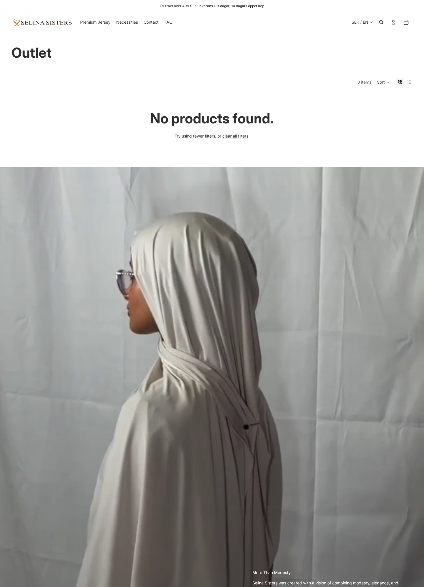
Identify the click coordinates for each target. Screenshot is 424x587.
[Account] (393, 22)
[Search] (381, 22)
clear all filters (235, 135)
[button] (383, 82)
